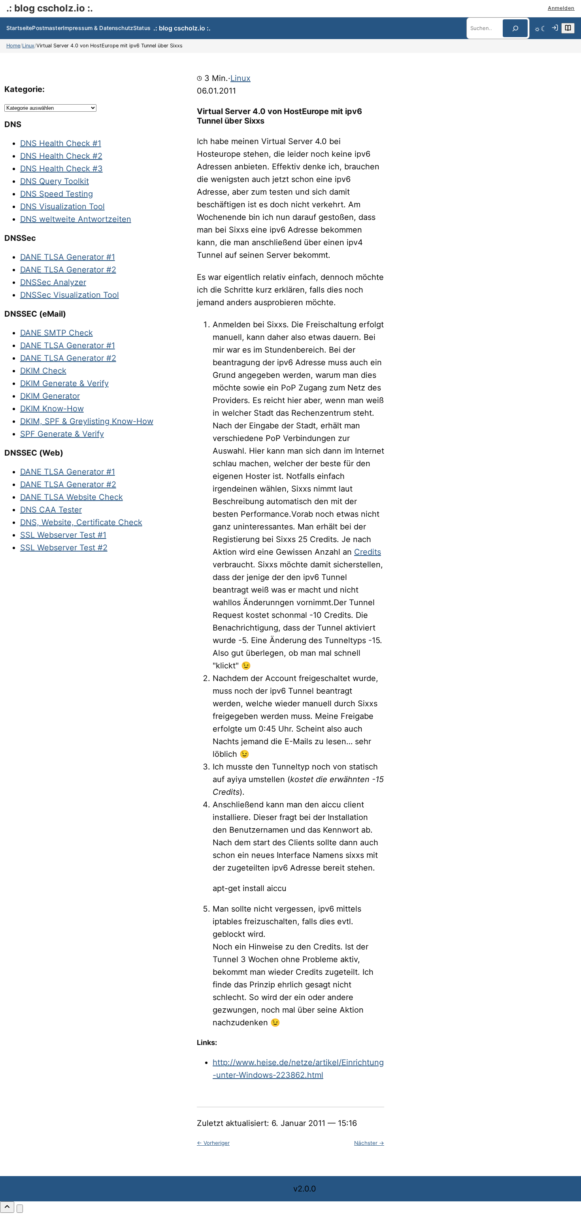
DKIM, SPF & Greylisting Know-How (86, 421)
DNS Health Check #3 (61, 168)
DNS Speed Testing (56, 194)
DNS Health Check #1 (60, 143)
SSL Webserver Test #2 (64, 547)
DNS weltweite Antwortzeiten (75, 219)
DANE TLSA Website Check (71, 497)
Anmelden (561, 8)
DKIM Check (43, 370)
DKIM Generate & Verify (64, 383)
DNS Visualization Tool (62, 206)
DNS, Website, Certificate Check (81, 522)
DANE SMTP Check (56, 333)
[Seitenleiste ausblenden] (20, 1209)
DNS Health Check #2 (61, 156)
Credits (367, 552)
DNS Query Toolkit (54, 181)
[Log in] (554, 28)
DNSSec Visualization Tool (69, 295)
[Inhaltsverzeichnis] (568, 28)
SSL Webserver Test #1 (63, 535)
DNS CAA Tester (51, 509)
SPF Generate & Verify (62, 434)
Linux (28, 46)
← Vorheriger (213, 1143)
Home (13, 46)
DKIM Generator (50, 396)
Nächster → (369, 1143)
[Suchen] (515, 28)
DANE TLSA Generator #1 (67, 257)
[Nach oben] (7, 1207)
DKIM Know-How (52, 408)
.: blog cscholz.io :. (49, 8)
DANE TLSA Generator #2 (68, 269)
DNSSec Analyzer (53, 282)
